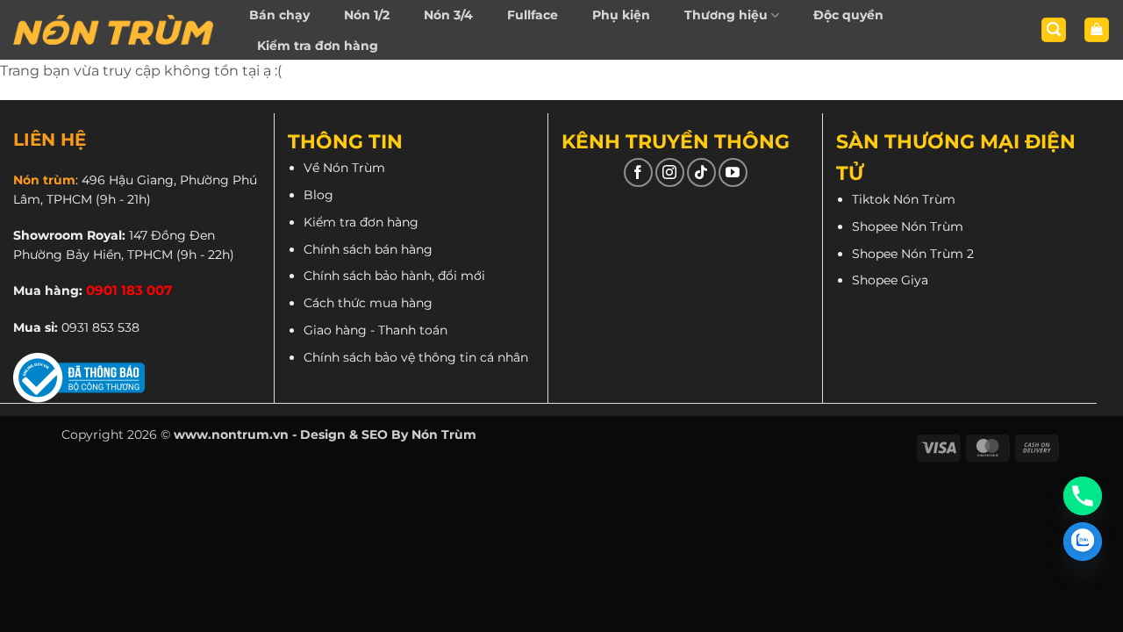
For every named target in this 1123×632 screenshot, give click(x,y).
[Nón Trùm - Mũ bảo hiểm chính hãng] (113, 30)
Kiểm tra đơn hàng (317, 46)
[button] (1053, 30)
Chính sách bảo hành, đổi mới (394, 276)
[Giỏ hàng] (1096, 30)
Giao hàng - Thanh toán (375, 330)
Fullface (532, 15)
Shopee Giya (890, 280)
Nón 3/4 (448, 15)
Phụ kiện (621, 15)
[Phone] (1082, 496)
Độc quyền (848, 15)
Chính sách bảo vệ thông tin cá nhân (416, 357)
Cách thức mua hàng (368, 303)
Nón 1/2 (367, 15)
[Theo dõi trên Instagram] (669, 172)
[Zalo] (1082, 541)
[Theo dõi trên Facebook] (638, 172)
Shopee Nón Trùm (907, 226)
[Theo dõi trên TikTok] (701, 172)
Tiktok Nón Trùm (903, 199)
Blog (318, 195)
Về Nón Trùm (344, 168)
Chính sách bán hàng (368, 249)
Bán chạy (279, 15)
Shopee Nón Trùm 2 (913, 254)
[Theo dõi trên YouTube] (733, 172)
